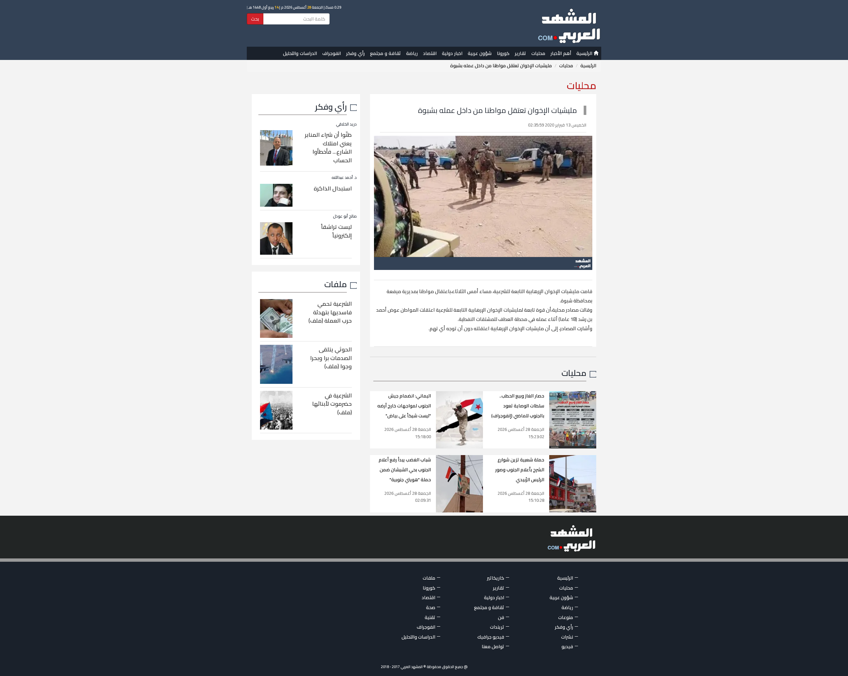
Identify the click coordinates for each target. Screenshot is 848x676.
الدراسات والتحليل (300, 53)
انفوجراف (331, 53)
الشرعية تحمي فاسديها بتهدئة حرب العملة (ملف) (330, 312)
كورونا (503, 53)
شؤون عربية (480, 53)
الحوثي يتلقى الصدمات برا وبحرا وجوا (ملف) (331, 358)
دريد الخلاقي (346, 124)
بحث (255, 19)
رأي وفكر (355, 53)
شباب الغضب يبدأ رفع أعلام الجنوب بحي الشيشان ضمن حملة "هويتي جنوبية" (405, 469)
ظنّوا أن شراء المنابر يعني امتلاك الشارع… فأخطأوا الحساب (328, 148)
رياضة (412, 53)
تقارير (520, 53)
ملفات (335, 284)
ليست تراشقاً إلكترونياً (336, 231)
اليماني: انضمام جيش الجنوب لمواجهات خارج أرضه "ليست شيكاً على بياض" (404, 405)
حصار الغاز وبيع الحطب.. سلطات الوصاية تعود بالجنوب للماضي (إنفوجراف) (517, 405)
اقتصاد (430, 53)
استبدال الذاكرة (333, 188)
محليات (538, 53)
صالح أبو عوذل (345, 216)
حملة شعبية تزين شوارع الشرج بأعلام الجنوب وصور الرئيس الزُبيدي (519, 469)
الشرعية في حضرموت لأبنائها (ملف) (332, 404)
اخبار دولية (452, 53)
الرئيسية (585, 53)
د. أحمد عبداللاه (344, 177)
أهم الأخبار (561, 53)
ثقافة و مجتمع (385, 53)
